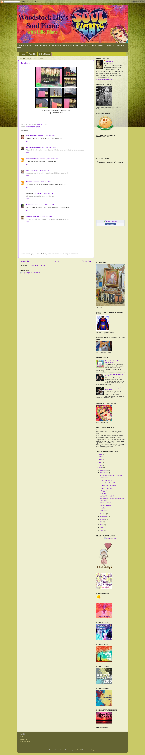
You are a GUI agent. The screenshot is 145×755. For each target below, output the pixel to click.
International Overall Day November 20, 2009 (112, 499)
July (101, 522)
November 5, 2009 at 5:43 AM (46, 147)
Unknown (29, 182)
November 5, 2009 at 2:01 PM (42, 182)
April (102, 530)
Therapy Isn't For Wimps (108, 485)
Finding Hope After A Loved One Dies (114, 375)
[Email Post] (46, 124)
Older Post (87, 261)
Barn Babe (25, 63)
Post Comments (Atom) (37, 265)
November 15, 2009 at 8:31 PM (42, 216)
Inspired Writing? (105, 503)
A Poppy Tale (104, 491)
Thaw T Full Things (106, 480)
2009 (100, 468)
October (103, 514)
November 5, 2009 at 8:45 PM (43, 193)
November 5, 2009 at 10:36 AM (48, 159)
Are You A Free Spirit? (107, 496)
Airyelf (79, 750)
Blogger (93, 750)
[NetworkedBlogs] (110, 221)
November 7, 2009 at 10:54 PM (44, 205)
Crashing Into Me (105, 505)
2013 (100, 457)
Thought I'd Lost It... (106, 488)
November (103, 473)
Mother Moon (30, 205)
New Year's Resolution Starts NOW (111, 475)
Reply (27, 141)
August (102, 519)
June (102, 525)
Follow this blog (110, 224)
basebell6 (29, 216)
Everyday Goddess (32, 159)
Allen (28, 170)
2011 (100, 462)
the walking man (31, 147)
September (104, 516)
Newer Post (25, 261)
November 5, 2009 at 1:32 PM (39, 170)
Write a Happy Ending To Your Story (113, 388)
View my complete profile (104, 79)
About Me (32, 54)
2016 (100, 454)
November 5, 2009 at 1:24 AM (46, 135)
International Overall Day (108, 483)
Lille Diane (109, 61)
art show (29, 126)
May (101, 527)
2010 (100, 465)
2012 (100, 459)
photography (36, 126)
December (103, 470)
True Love (103, 493)
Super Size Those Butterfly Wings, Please (114, 361)
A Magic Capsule (105, 478)
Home (23, 54)
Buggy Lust (103, 510)
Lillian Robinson (31, 135)
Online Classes (44, 54)
